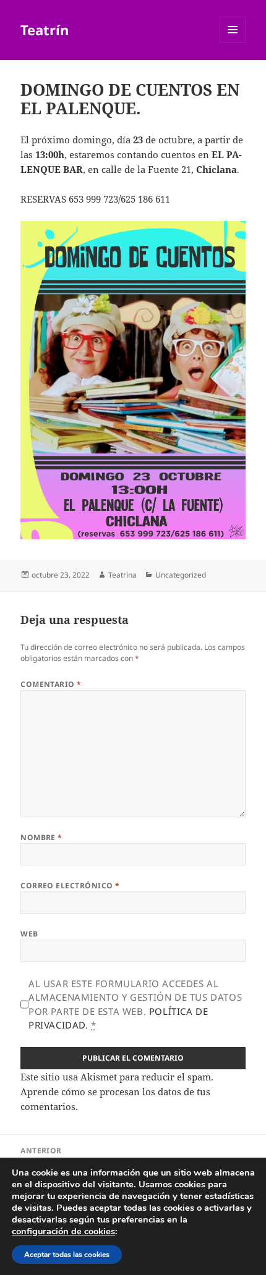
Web (29, 933)
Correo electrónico (70, 885)
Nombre (41, 837)
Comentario (51, 684)
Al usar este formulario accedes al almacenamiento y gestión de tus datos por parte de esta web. (135, 1004)
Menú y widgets (233, 42)
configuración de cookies (63, 1231)
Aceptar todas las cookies (66, 1255)
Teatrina (122, 575)
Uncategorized (180, 575)
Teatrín (44, 29)
